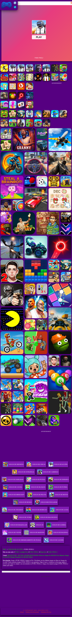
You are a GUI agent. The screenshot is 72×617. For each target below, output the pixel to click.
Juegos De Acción (60, 464)
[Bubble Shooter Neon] (21, 98)
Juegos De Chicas (38, 464)
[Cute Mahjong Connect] (29, 80)
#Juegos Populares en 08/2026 (19, 557)
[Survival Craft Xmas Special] (29, 108)
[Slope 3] (29, 98)
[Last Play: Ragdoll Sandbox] (4, 98)
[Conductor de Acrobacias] (63, 117)
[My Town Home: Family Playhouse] (29, 89)
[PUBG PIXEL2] (46, 71)
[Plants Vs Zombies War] (29, 126)
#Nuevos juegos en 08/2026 (47, 555)
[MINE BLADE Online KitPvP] (21, 80)
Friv (4, 549)
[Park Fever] (55, 80)
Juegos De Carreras (50, 472)
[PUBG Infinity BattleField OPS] (38, 71)
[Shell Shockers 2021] (21, 117)
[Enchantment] (12, 80)
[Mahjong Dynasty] (12, 117)
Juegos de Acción (15, 549)
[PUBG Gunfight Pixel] (21, 71)
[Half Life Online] (21, 126)
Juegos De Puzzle (38, 479)
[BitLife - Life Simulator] (21, 89)
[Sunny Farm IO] (4, 80)
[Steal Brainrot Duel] (12, 126)
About (22, 612)
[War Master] (55, 117)
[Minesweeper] (29, 117)
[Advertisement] (57, 95)
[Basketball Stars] (46, 126)
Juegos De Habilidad (15, 479)
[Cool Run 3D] (12, 108)
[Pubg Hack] (55, 71)
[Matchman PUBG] (4, 71)
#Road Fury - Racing (15, 555)
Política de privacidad (32, 612)
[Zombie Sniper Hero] (46, 117)
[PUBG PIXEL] (12, 71)
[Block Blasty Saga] (38, 117)
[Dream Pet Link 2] (12, 89)
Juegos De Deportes (16, 464)
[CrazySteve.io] (63, 71)
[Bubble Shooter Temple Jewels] (12, 98)
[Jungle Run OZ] (4, 117)
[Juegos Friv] (15, 4)
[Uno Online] (4, 89)
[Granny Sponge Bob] (46, 80)
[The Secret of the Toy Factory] (38, 80)
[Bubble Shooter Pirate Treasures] (63, 80)
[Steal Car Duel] (38, 126)
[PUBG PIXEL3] (29, 71)
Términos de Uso (46, 612)
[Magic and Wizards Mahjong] (21, 108)
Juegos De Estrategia (26, 472)
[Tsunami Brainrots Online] (4, 108)
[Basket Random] (4, 126)
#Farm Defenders (31, 555)
